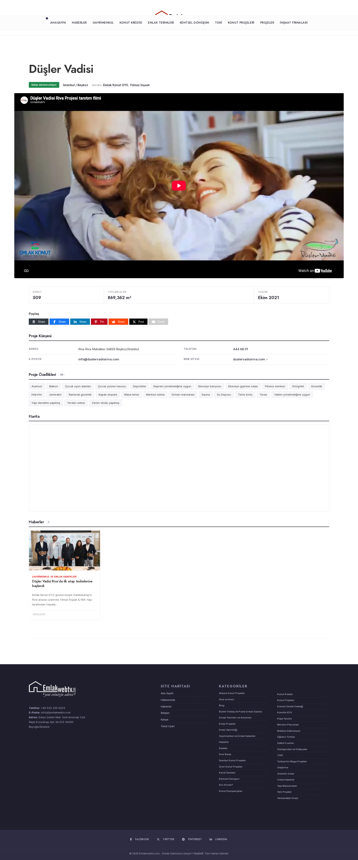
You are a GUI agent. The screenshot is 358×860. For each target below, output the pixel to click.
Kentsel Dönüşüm (194, 22)
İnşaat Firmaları (294, 22)
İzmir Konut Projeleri (230, 766)
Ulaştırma (282, 767)
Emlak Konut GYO (115, 85)
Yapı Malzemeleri (287, 785)
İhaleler (223, 748)
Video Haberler (285, 779)
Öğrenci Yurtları (286, 736)
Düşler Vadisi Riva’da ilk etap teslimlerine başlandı (62, 583)
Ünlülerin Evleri (285, 773)
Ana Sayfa (167, 693)
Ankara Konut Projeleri (232, 693)
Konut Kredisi (131, 22)
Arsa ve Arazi (226, 699)
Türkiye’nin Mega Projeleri (292, 761)
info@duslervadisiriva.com (98, 359)
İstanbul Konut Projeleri (232, 760)
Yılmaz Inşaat (140, 85)
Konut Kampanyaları (230, 791)
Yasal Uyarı (168, 726)
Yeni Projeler (284, 791)
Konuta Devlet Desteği (290, 706)
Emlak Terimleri (161, 22)
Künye (164, 719)
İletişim (165, 712)
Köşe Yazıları (284, 718)
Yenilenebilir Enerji (287, 798)
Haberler (79, 22)
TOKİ (218, 22)
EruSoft (198, 853)
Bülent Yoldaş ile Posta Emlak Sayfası (240, 711)
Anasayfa (58, 22)
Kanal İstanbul (227, 772)
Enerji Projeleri (227, 723)
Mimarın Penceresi (288, 724)
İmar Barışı (225, 754)
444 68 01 (240, 349)
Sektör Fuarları (285, 743)
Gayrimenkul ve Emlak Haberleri (54, 576)
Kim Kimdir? (226, 784)
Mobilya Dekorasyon (288, 730)
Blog (221, 705)
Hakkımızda (168, 699)
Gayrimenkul (103, 22)
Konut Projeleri (241, 22)
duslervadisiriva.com (249, 359)
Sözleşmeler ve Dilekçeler (292, 749)
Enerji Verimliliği (228, 729)
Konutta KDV (284, 712)
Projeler (267, 22)
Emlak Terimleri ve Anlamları (235, 717)
